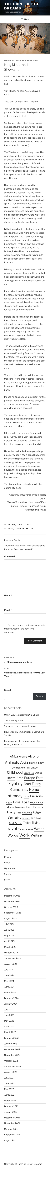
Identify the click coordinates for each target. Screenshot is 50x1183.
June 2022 (9, 1083)
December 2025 (12, 896)
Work (24, 835)
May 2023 (9, 1021)
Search (7, 690)
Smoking (36, 818)
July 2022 (8, 1078)
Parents (38, 807)
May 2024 (9, 981)
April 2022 (9, 1095)
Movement (21, 807)
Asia (24, 762)
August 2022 (10, 1072)
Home (34, 789)
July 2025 (9, 924)
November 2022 (12, 1055)
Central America (21, 767)
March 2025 (10, 947)
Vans (30, 829)
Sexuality (14, 818)
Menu (26, 19)
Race (19, 813)
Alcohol (33, 756)
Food (27, 784)
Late (10, 529)
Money (10, 807)
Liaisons (20, 529)
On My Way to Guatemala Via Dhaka (21, 715)
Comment (10, 556)
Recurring (27, 812)
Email (8, 610)
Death (11, 778)
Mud (30, 807)
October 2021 (11, 1129)
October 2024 (11, 952)
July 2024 (9, 969)
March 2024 (10, 992)
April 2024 (9, 987)
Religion (37, 812)
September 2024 (12, 958)
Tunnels (22, 829)
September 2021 (12, 1134)
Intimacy (14, 795)
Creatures (29, 773)
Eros (20, 778)
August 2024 (10, 964)
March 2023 (10, 1032)
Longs (7, 862)
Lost (25, 802)
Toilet (30, 529)
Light (9, 802)
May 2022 (9, 1089)
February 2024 (11, 998)
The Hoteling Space (13, 720)
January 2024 (10, 1004)
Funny (36, 784)
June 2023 (9, 1015)
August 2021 (10, 1140)
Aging (23, 756)
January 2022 (10, 1112)
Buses (33, 763)
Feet (39, 778)
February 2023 (11, 1038)
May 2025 (9, 935)
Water (39, 829)
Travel (11, 828)
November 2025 (12, 901)
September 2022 (12, 1066)
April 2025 (9, 941)
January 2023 (10, 1043)
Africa (14, 756)
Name (8, 595)
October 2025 (11, 907)
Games (15, 789)
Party (11, 812)
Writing (36, 835)
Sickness (26, 818)
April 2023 (9, 1026)
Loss (17, 802)
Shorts (7, 874)
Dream (11, 525)
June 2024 (9, 975)
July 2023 (9, 1009)
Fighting (15, 783)
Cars (41, 763)
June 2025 (9, 930)
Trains (36, 822)
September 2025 (12, 913)
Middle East (36, 802)
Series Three (24, 525)
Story (7, 880)
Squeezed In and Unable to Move (20, 726)
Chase (34, 767)
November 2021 (12, 1123)
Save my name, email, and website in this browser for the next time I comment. (24, 629)
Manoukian (31, 61)
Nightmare (9, 868)
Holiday (25, 790)
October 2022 (11, 1061)
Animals (12, 762)
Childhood (15, 772)
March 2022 (10, 1100)
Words (12, 835)
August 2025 (10, 918)
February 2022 (11, 1106)
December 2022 (12, 1049)
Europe (29, 778)
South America (15, 823)
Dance (38, 772)
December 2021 (12, 1117)
